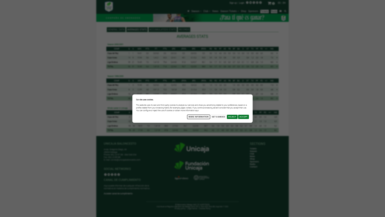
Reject (232, 117)
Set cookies (218, 117)
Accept (243, 117)
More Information (199, 117)
